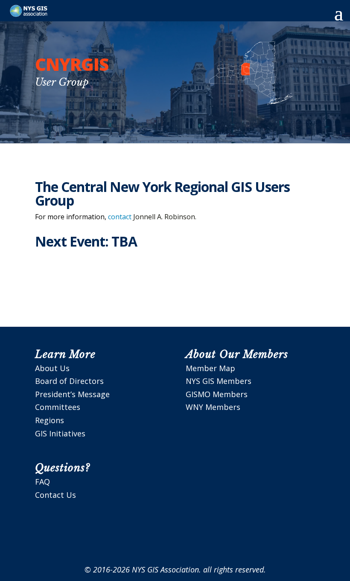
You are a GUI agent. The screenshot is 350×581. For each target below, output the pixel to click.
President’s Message (72, 394)
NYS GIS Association (165, 569)
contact (119, 216)
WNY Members (213, 407)
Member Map (210, 368)
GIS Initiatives (60, 433)
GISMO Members (217, 394)
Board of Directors (69, 381)
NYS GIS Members (218, 381)
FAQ (42, 481)
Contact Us (55, 495)
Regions (49, 420)
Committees (57, 407)
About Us (52, 368)
